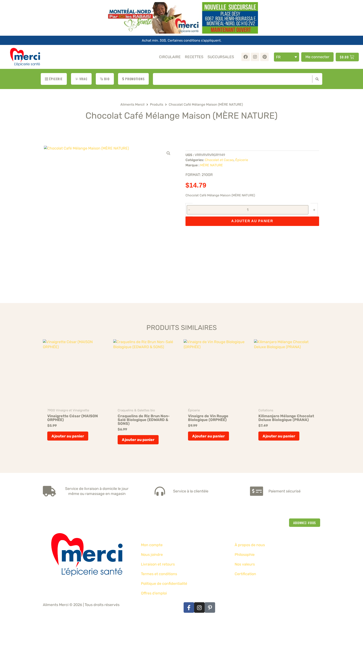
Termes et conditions (159, 574)
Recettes (194, 57)
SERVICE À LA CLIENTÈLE (180, 535)
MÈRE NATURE (211, 165)
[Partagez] (22, 619)
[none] (286, 57)
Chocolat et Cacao (219, 160)
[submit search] (316, 79)
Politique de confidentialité (164, 583)
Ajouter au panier (252, 221)
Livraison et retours (158, 564)
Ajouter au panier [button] (67, 436)
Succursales (221, 57)
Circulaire (170, 57)
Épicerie (241, 160)
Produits (156, 104)
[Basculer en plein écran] (13, 619)
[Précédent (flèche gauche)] (4, 628)
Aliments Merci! (132, 104)
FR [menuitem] (278, 57)
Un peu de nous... (262, 535)
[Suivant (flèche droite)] (13, 628)
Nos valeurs (245, 564)
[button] (168, 153)
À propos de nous (250, 545)
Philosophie (245, 554)
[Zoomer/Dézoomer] (4, 619)
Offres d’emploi (154, 593)
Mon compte (152, 545)
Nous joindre (152, 554)
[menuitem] (286, 57)
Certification (245, 574)
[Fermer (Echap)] (32, 619)
